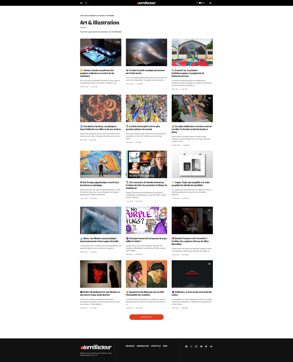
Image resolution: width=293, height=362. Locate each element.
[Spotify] (206, 346)
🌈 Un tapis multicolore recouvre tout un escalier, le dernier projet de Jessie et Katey (192, 129)
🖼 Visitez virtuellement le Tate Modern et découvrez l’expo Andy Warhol (100, 293)
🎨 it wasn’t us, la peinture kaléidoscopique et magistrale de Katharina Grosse (188, 73)
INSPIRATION (143, 346)
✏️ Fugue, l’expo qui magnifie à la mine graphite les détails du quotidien (191, 183)
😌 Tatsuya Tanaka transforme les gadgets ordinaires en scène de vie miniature (97, 73)
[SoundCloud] (211, 346)
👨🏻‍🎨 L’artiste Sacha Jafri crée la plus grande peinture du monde (143, 127)
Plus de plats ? (146, 317)
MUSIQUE (130, 346)
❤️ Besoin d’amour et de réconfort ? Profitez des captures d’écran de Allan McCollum (190, 241)
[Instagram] (196, 346)
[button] (81, 3)
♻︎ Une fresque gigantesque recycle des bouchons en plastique (99, 183)
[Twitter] (191, 346)
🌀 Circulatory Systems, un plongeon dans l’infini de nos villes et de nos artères (100, 127)
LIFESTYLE (156, 346)
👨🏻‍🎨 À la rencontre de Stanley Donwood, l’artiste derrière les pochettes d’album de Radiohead (146, 185)
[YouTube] (201, 346)
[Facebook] (186, 346)
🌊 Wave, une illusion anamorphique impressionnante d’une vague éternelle (99, 240)
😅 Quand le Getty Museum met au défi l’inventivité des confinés (145, 293)
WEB (165, 346)
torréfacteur (103, 353)
